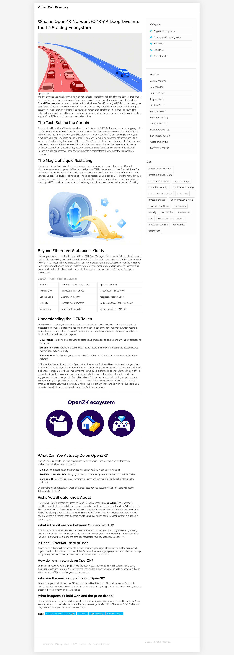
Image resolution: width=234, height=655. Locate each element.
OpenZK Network (53, 614)
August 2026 (158, 81)
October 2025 (159, 142)
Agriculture (160, 56)
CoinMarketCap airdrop (182, 200)
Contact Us (85, 644)
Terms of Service (101, 644)
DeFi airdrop (180, 206)
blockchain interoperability (171, 218)
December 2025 (160, 129)
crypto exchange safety (160, 193)
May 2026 (157, 99)
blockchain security (158, 187)
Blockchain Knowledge (167, 37)
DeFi (151, 218)
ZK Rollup (82, 614)
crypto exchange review (160, 175)
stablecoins (167, 212)
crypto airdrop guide (159, 181)
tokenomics (179, 224)
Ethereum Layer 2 (114, 614)
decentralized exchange (160, 168)
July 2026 (156, 87)
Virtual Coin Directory (53, 7)
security (152, 212)
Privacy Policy (62, 644)
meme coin (184, 212)
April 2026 (157, 105)
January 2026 (158, 123)
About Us (48, 644)
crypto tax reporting (158, 224)
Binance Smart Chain (159, 206)
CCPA (74, 644)
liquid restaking (97, 614)
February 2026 (159, 117)
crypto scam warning (183, 187)
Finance (159, 43)
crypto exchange (157, 200)
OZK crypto (70, 614)
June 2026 (157, 93)
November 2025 (160, 136)
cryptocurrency (181, 181)
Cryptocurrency (164, 31)
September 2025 (160, 148)
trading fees (154, 231)
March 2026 (158, 111)
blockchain (182, 193)
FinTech (159, 50)
